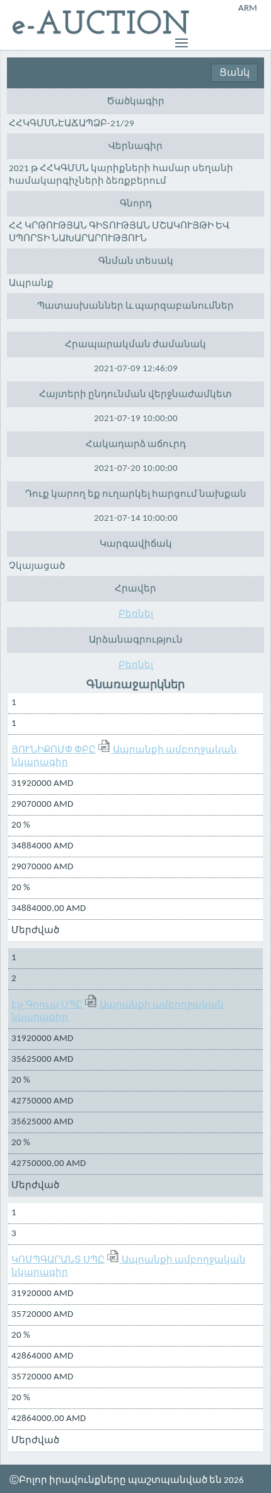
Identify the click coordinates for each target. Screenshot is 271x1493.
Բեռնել (135, 614)
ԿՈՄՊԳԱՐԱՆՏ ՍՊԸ (58, 1260)
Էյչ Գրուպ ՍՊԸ (47, 1005)
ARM (247, 8)
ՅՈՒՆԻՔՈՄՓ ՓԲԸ (53, 750)
